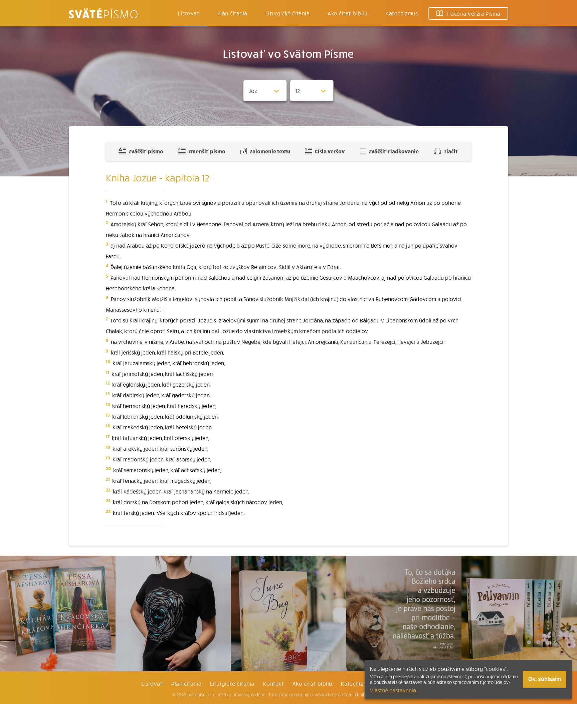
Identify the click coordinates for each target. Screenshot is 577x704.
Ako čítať (347, 13)
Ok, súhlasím (544, 679)
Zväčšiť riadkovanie (394, 151)
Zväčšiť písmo (146, 151)
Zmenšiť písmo (206, 151)
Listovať (188, 13)
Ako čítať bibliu (312, 683)
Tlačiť (451, 151)
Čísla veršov (330, 151)
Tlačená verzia (473, 13)
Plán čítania (186, 683)
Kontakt (273, 683)
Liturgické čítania (287, 13)
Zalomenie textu (270, 151)
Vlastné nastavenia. (393, 690)
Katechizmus (401, 13)
